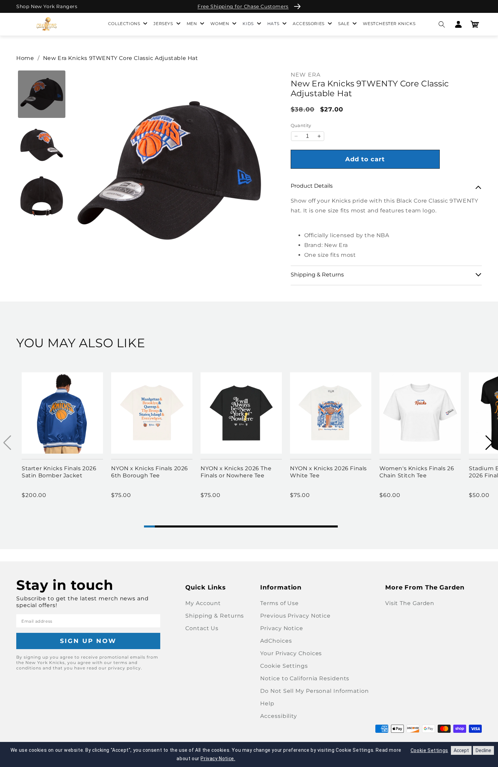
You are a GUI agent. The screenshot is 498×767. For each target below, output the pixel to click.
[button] (441, 24)
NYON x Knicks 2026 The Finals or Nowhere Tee (236, 472)
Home (25, 58)
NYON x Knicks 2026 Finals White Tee (328, 472)
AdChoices (276, 641)
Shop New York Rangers (47, 6)
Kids (248, 23)
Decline (483, 750)
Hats (273, 23)
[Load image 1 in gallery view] (41, 94)
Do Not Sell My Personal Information (314, 691)
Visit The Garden (409, 603)
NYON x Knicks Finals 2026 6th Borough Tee (149, 472)
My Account (203, 603)
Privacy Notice (281, 628)
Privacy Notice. (218, 758)
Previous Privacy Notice (295, 616)
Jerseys (163, 23)
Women (219, 23)
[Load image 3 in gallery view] (41, 196)
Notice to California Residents (304, 678)
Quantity (301, 125)
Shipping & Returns (214, 616)
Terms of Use (279, 603)
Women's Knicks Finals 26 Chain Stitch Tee (416, 472)
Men (192, 23)
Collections (124, 23)
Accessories (309, 23)
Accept (461, 750)
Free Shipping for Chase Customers (243, 6)
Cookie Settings (284, 666)
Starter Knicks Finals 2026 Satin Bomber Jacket (59, 472)
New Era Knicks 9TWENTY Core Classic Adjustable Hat (120, 58)
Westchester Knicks (389, 23)
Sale (343, 23)
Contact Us (202, 628)
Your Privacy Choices (291, 653)
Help (267, 703)
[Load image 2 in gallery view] (41, 145)
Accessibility (278, 716)
